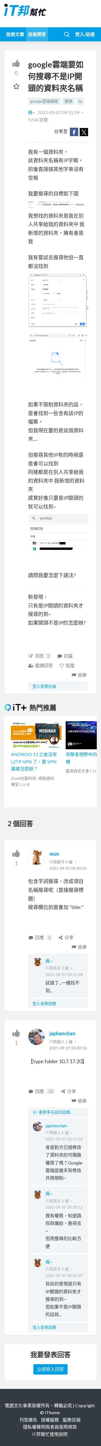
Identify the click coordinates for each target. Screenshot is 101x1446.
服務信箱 (72, 1419)
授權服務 (50, 1419)
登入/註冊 (85, 34)
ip (80, 101)
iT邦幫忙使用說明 (50, 1434)
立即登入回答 (50, 1369)
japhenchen (62, 1033)
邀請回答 (44, 665)
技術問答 (37, 34)
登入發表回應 (44, 1003)
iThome (52, 1412)
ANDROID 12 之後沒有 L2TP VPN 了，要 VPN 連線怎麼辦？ (34, 761)
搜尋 (68, 101)
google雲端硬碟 (44, 101)
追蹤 (70, 665)
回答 (42, 655)
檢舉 (82, 675)
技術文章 (15, 34)
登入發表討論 (44, 686)
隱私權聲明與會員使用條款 (50, 1426)
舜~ (32, 112)
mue (54, 854)
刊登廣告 (28, 1419)
